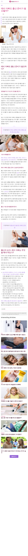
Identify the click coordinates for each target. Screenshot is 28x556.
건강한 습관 (3, 416)
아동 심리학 (3, 399)
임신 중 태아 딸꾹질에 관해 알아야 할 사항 (13, 351)
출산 (10, 72)
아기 (2, 449)
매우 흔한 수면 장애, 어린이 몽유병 (11, 368)
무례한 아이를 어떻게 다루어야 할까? (12, 401)
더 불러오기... (14, 456)
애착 (18, 172)
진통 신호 (2, 432)
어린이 (2, 366)
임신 (2, 5)
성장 (2, 383)
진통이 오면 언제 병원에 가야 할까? (11, 434)
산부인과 (6, 191)
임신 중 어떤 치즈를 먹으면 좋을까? (11, 418)
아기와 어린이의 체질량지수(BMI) (11, 384)
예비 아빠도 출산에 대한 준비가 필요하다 (12, 300)
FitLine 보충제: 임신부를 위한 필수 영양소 (13, 334)
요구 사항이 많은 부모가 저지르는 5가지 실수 (13, 451)
